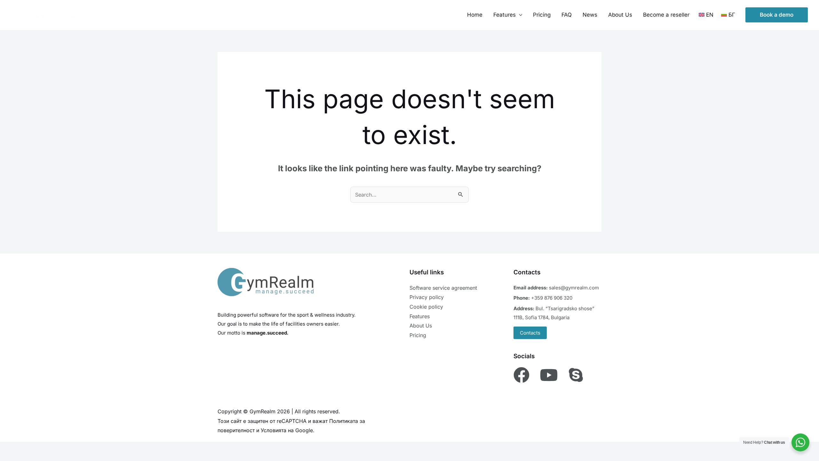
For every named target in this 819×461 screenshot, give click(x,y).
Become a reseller (666, 15)
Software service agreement (443, 288)
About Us (620, 15)
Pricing (542, 15)
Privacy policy (427, 297)
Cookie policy (426, 306)
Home (474, 15)
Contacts (530, 333)
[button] (776, 14)
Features (420, 316)
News (590, 15)
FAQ (566, 15)
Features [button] (504, 15)
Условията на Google (287, 430)
